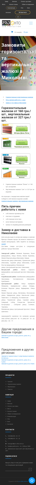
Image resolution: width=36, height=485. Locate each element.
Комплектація (11, 8)
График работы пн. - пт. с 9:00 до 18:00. (19, 446)
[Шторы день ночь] (15, 130)
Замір (6, 1)
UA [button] (18, 17)
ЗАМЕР (3, 244)
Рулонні (9, 381)
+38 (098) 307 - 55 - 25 (13, 438)
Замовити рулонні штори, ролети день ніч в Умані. (18, 364)
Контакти (8, 12)
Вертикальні (11, 387)
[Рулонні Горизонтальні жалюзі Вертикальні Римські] (31, 23)
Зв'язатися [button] (22, 12)
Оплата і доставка (26, 1)
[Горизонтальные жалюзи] (15, 160)
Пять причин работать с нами (15, 100)
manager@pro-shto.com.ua (15, 443)
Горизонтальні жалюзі (14, 384)
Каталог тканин (13, 4)
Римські (9, 389)
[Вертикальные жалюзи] (15, 174)
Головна (4, 82)
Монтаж (14, 1)
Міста (3, 4)
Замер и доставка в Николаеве (16, 103)
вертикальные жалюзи (26, 201)
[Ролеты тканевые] (15, 144)
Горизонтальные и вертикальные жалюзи (19, 97)
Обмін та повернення (28, 4)
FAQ (22, 8)
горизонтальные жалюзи (9, 201)
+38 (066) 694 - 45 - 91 (13, 436)
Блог (28, 8)
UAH (21, 32)
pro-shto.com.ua (23, 481)
